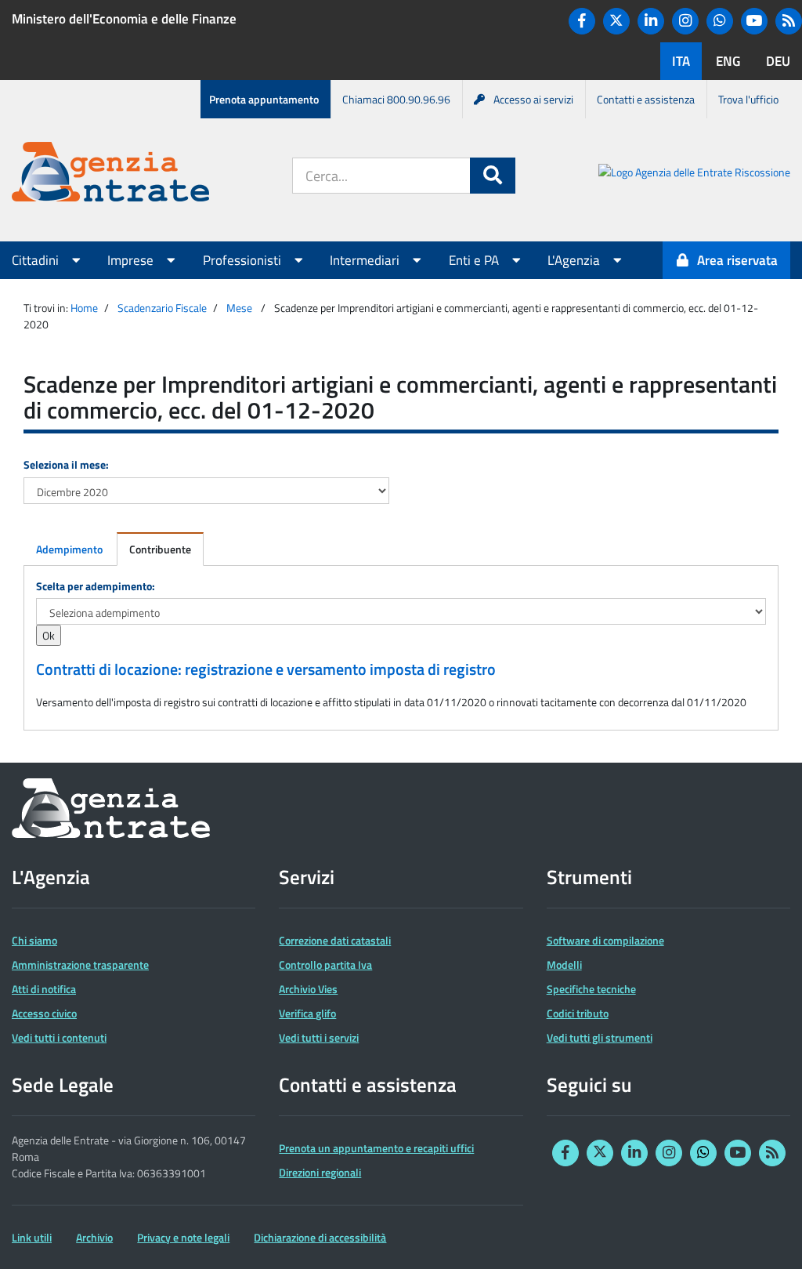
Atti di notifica (44, 989)
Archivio (94, 1237)
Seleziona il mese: (66, 464)
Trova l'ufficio (748, 99)
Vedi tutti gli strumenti (599, 1037)
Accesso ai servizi (533, 99)
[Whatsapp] (719, 21)
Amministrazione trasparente (80, 964)
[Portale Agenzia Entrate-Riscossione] (694, 174)
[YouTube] (754, 21)
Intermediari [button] (366, 260)
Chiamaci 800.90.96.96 (396, 99)
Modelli (564, 964)
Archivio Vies (308, 989)
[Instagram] (685, 21)
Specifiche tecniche (591, 989)
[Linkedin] (651, 21)
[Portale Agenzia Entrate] (110, 174)
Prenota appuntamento (264, 99)
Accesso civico (44, 1013)
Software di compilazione (605, 940)
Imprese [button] (132, 260)
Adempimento (69, 549)
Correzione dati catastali (335, 940)
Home (84, 307)
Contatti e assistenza (646, 99)
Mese (239, 307)
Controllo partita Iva (325, 964)
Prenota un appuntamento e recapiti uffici (376, 1148)
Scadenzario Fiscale (162, 307)
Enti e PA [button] (475, 260)
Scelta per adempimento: (95, 586)
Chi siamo (34, 940)
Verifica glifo (307, 1013)
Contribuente (160, 549)
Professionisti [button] (243, 260)
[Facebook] (582, 21)
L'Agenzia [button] (575, 260)
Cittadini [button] (37, 260)
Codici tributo (578, 1013)
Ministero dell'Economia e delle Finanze (124, 19)
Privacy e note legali (183, 1237)
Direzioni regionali (320, 1172)
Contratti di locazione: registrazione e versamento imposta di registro (266, 669)
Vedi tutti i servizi (319, 1037)
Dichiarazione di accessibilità (320, 1237)
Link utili (32, 1237)
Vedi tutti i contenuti (59, 1037)
